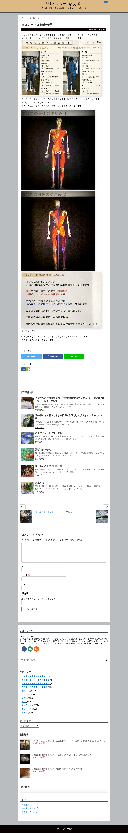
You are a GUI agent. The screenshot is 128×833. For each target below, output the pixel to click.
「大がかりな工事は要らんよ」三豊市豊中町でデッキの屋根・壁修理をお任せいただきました (68, 741)
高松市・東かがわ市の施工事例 (36, 680)
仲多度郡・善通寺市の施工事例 (36, 684)
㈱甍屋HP (26, 805)
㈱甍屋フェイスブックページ (35, 808)
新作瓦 (25, 698)
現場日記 (26, 691)
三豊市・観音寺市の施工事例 (35, 687)
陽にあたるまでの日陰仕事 (48, 466)
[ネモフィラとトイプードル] (28, 438)
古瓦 (24, 702)
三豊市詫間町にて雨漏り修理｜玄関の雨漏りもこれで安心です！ (57, 769)
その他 (102, 30)
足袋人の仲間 (28, 705)
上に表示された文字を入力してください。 (41, 599)
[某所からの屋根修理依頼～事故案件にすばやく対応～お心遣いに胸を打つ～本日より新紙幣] (28, 403)
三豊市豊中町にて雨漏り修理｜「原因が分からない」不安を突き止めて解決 (61, 755)
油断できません (43, 449)
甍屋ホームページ (30, 812)
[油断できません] (28, 454)
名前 (25, 566)
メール (26, 575)
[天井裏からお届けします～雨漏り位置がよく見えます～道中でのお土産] (28, 420)
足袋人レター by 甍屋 (62, 4)
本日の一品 (27, 709)
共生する (39, 482)
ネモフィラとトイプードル (48, 433)
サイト (25, 584)
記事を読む (39, 410)
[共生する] (28, 488)
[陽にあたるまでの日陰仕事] (28, 471)
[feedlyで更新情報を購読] (28, 369)
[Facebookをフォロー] (24, 369)
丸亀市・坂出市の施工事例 (34, 676)
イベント (26, 694)
